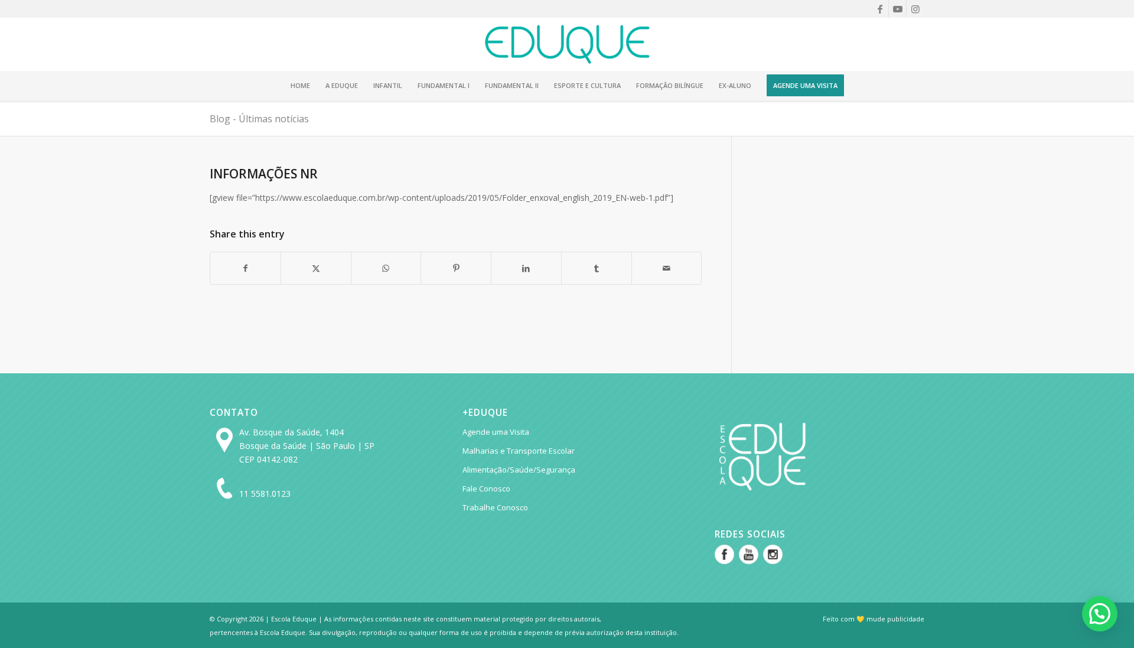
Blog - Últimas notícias (259, 118)
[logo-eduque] (566, 44)
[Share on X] (316, 268)
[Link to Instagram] (915, 9)
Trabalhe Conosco (495, 507)
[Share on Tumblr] (596, 268)
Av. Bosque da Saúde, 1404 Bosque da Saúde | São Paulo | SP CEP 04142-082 (306, 445)
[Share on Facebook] (245, 268)
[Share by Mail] (667, 268)
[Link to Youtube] (897, 9)
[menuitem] (300, 85)
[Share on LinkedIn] (526, 268)
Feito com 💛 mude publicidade (873, 618)
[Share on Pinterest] (456, 268)
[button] (1099, 613)
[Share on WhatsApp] (386, 268)
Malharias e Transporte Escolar (518, 450)
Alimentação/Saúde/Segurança (518, 469)
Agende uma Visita (495, 431)
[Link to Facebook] (879, 9)
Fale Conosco (486, 488)
